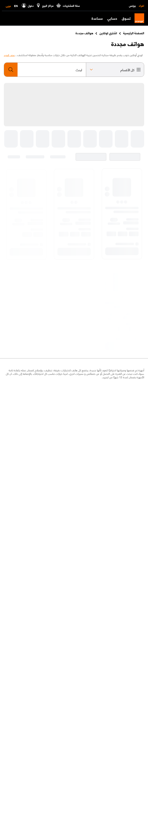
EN (16, 6)
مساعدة (97, 18)
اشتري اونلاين (108, 33)
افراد (141, 5)
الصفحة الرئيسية (133, 33)
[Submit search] (11, 70)
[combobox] (45, 70)
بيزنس (132, 5)
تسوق (126, 18)
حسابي (112, 18)
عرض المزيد (9, 55)
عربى (8, 6)
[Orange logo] (137, 18)
